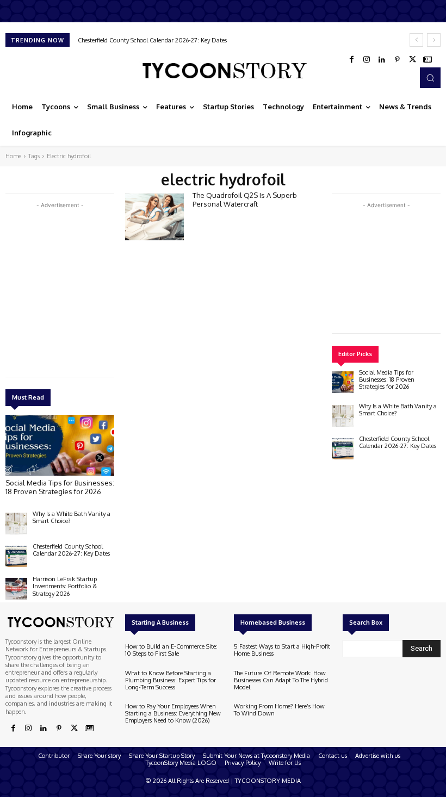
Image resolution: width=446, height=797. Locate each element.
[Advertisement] (87, 287)
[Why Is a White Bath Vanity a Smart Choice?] (16, 523)
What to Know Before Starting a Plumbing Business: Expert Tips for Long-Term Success (170, 680)
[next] (434, 40)
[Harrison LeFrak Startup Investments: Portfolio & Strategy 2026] (16, 589)
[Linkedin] (381, 59)
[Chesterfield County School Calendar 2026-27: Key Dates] (16, 556)
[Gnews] (427, 59)
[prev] (416, 40)
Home (13, 156)
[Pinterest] (397, 59)
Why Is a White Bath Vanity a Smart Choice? (71, 517)
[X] (412, 59)
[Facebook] (351, 59)
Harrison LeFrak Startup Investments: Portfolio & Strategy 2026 (65, 586)
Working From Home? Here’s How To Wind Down (279, 709)
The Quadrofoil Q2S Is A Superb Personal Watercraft (245, 199)
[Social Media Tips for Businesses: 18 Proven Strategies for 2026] (59, 445)
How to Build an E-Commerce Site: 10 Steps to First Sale (171, 650)
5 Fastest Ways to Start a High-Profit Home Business (282, 650)
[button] (430, 77)
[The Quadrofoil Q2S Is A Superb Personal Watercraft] (154, 217)
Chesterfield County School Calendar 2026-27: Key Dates (152, 40)
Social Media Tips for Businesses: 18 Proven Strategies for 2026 (59, 487)
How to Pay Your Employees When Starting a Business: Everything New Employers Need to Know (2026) (173, 713)
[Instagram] (366, 59)
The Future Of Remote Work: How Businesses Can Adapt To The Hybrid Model (281, 680)
